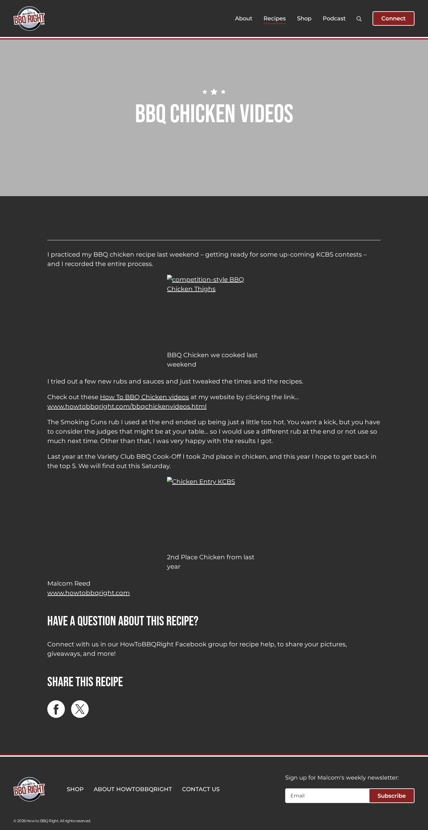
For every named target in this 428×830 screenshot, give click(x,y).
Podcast (334, 18)
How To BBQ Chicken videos (144, 397)
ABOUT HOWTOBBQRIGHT (133, 789)
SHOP (75, 789)
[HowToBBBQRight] (29, 18)
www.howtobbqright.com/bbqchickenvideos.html (126, 406)
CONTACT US (201, 789)
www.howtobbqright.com (88, 593)
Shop (304, 18)
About (243, 18)
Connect (393, 18)
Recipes (275, 18)
